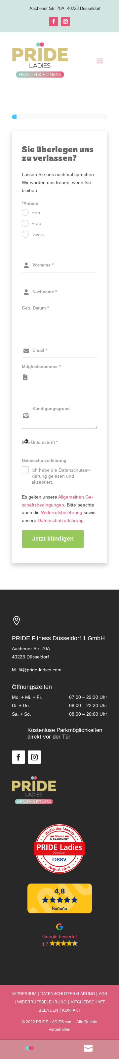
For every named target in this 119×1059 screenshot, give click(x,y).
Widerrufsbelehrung (61, 512)
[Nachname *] (59, 281)
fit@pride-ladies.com (40, 669)
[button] (59, 935)
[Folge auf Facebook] (53, 21)
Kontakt (71, 1010)
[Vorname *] (59, 255)
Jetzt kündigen (53, 538)
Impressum (24, 993)
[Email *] (59, 340)
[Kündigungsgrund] (59, 398)
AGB (103, 993)
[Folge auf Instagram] (65, 21)
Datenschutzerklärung (61, 520)
